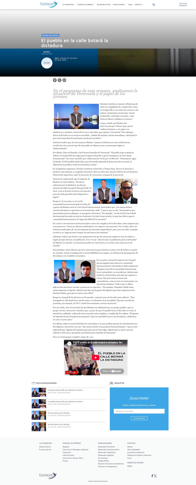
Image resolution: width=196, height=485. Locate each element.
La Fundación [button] (67, 5)
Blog (130, 5)
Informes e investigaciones (107, 466)
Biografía (66, 447)
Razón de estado (104, 5)
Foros (129, 458)
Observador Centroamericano (108, 449)
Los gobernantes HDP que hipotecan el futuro (65, 390)
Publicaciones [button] (118, 5)
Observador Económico (106, 447)
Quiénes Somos (45, 447)
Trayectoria (67, 452)
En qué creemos (45, 449)
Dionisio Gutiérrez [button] (85, 5)
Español (183, 3)
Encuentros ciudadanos (135, 452)
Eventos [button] (138, 5)
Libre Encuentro (68, 455)
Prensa (65, 461)
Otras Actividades (133, 449)
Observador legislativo (106, 455)
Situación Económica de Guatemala (111, 463)
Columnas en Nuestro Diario (73, 458)
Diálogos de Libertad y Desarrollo (139, 455)
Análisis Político (103, 461)
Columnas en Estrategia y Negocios (75, 449)
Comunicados (103, 458)
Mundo (47, 52)
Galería (130, 447)
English (183, 6)
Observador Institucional (106, 452)
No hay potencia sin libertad (58, 413)
